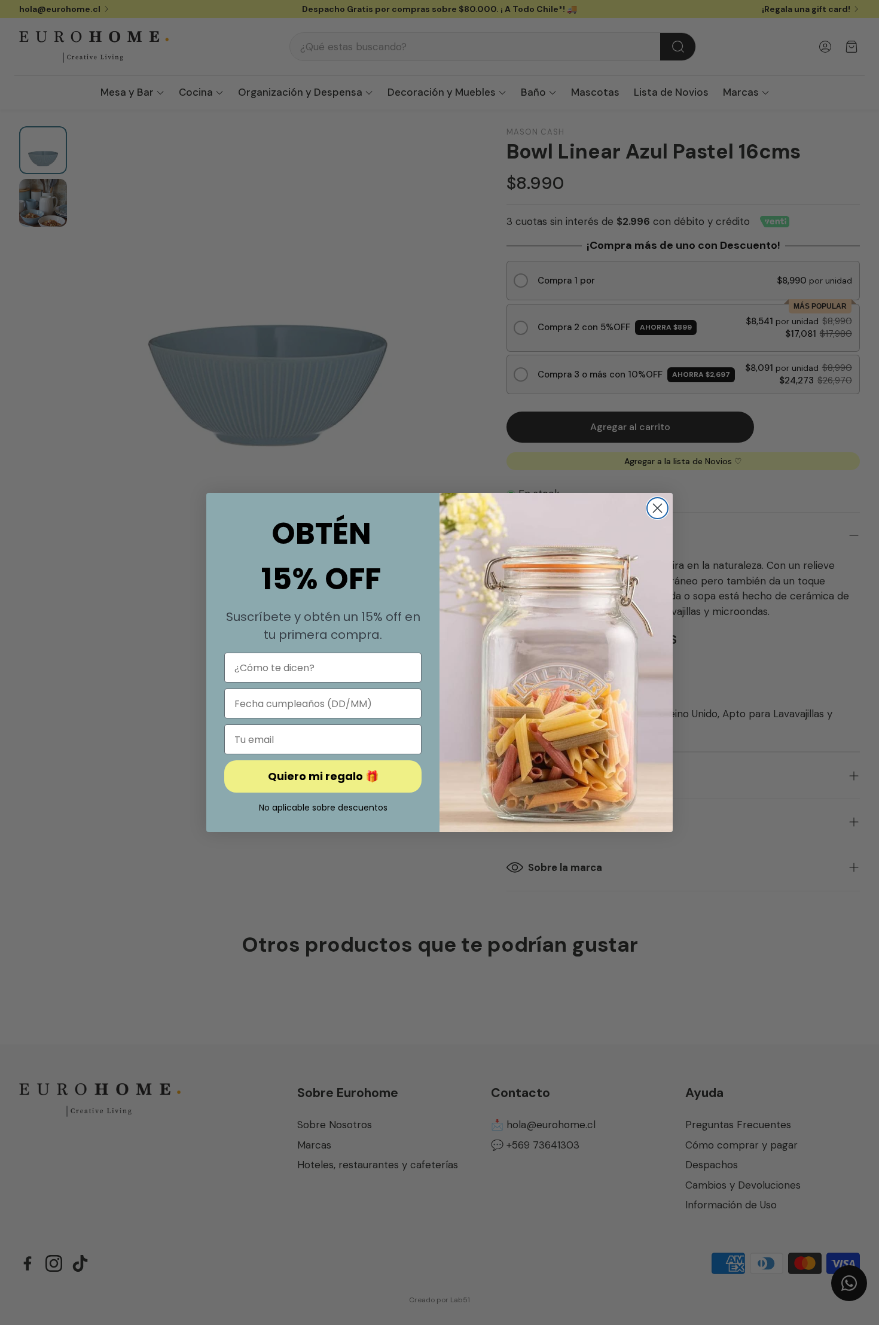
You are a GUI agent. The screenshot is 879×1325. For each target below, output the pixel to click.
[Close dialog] (657, 508)
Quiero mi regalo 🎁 (323, 776)
